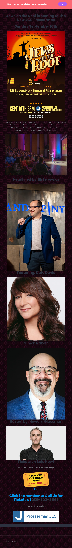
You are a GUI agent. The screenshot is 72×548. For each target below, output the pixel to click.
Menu (62, 4)
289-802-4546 (45, 499)
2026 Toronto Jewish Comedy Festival (26, 4)
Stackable (15, 541)
